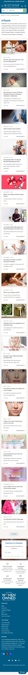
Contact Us (4, 608)
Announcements (15, 15)
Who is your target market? (12, 292)
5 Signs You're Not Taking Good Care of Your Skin (13, 422)
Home (4, 15)
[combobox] (18, 10)
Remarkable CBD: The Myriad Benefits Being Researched (12, 160)
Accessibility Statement (7, 632)
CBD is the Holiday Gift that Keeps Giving (14, 195)
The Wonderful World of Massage (13, 519)
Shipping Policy (5, 624)
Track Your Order (5, 616)
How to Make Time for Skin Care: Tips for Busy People (13, 487)
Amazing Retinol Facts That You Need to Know (13, 454)
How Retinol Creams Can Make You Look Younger (14, 389)
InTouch (8, 15)
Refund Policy (4, 626)
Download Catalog (5, 610)
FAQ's (2, 612)
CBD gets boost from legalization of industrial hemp (14, 324)
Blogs (2, 606)
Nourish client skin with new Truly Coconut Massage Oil (13, 60)
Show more (14, 534)
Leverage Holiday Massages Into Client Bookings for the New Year (13, 228)
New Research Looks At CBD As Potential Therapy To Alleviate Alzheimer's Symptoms (13, 94)
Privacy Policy (4, 628)
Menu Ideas (4, 614)
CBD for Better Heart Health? (12, 129)
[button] (2, 6)
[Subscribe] (22, 552)
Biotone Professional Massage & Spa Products (15, 665)
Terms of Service (5, 630)
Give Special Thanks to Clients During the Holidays (13, 260)
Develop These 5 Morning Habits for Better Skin (13, 356)
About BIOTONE (5, 622)
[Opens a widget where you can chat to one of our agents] (22, 672)
